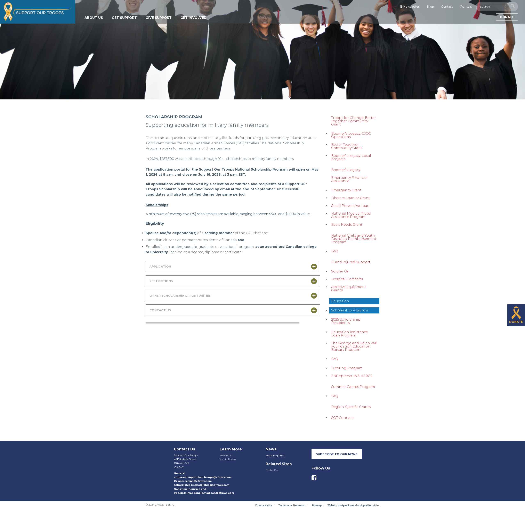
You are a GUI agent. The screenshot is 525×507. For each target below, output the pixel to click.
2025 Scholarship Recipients (346, 321)
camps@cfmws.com (198, 481)
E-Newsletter (409, 6)
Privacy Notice (263, 505)
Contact (447, 6)
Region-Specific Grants (351, 407)
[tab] (233, 266)
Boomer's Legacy (345, 170)
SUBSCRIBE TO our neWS (336, 454)
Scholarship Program (349, 310)
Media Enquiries (275, 455)
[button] (233, 266)
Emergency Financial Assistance (349, 179)
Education (340, 301)
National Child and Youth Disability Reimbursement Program (353, 239)
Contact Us (184, 449)
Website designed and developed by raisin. (353, 505)
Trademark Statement (292, 505)
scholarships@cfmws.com (211, 484)
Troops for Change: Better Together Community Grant (353, 121)
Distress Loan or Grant (350, 198)
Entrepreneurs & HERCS (351, 376)
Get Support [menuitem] (124, 18)
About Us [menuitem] (93, 18)
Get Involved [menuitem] (193, 18)
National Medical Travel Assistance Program (351, 215)
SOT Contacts (342, 418)
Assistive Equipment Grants (348, 288)
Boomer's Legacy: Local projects (351, 157)
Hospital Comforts (347, 279)
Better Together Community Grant (346, 146)
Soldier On (340, 271)
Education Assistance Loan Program (349, 333)
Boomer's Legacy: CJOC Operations (351, 135)
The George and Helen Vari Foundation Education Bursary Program (354, 346)
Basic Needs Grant (346, 225)
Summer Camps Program (353, 387)
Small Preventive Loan (350, 206)
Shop (430, 6)
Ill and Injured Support (350, 262)
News (271, 449)
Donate (507, 17)
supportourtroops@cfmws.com (210, 477)
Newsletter (226, 455)
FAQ (334, 251)
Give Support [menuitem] (159, 18)
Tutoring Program (347, 368)
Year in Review (228, 459)
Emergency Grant (346, 190)
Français (466, 6)
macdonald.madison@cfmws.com (211, 492)
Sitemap (317, 505)
